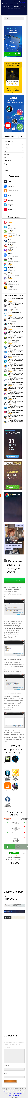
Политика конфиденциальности (13, 1092)
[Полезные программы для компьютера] (0, 495)
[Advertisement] (14, 974)
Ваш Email (6, 1073)
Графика (6, 144)
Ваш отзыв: (7, 1048)
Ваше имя (6, 1065)
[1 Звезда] (11, 855)
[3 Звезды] (14, 855)
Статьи (6, 170)
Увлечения (7, 160)
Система (6, 154)
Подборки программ (10, 164)
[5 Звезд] (16, 855)
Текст (5, 157)
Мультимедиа (8, 151)
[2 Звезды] (13, 855)
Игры (6, 167)
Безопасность (8, 141)
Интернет (7, 148)
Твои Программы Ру (14, 1)
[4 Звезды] (15, 855)
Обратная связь (14, 1095)
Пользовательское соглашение (14, 1093)
